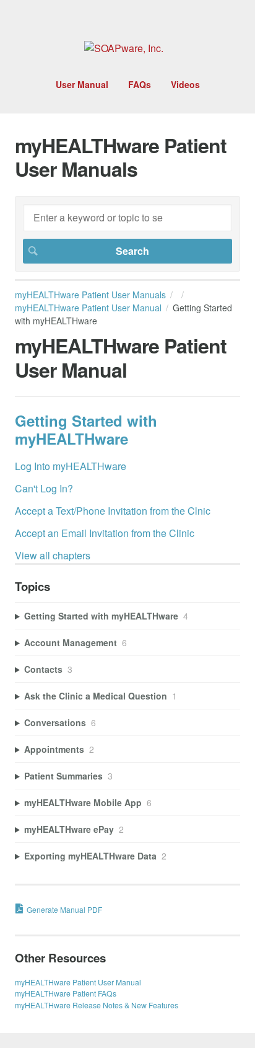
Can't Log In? (44, 488)
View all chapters (52, 555)
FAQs (139, 84)
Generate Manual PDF (64, 909)
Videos (185, 84)
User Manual (82, 84)
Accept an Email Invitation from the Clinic (104, 533)
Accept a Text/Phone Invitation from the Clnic (112, 511)
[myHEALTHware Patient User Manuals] (123, 48)
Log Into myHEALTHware (70, 466)
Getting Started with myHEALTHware (86, 429)
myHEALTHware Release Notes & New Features (96, 1005)
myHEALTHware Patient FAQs (65, 993)
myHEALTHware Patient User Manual (88, 307)
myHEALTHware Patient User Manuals (90, 294)
